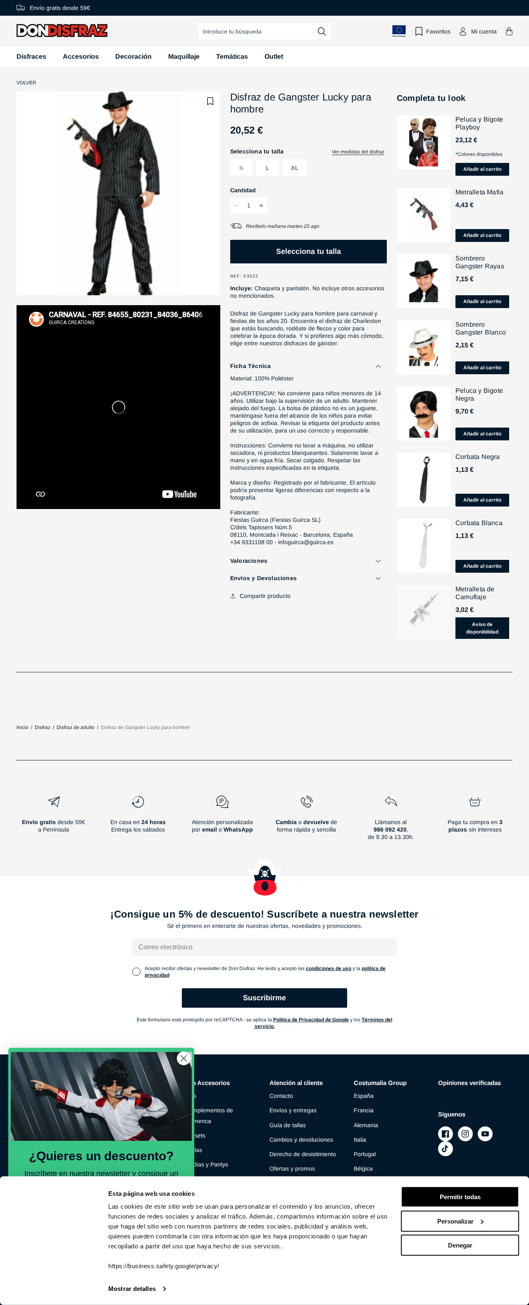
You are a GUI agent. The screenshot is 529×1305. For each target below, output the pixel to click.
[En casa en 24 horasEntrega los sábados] (138, 821)
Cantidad (243, 190)
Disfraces (31, 56)
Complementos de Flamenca (209, 1115)
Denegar (460, 1245)
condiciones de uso (328, 968)
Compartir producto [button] (265, 596)
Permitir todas (460, 1196)
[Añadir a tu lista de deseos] (210, 101)
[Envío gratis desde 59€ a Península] (54, 821)
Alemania (366, 1125)
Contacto (281, 1095)
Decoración (133, 56)
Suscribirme (264, 998)
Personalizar (455, 1220)
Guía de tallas (287, 1125)
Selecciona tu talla (308, 251)
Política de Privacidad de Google (311, 1020)
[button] (509, 31)
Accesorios (81, 56)
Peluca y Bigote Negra (479, 394)
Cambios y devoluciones (301, 1139)
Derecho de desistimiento (302, 1154)
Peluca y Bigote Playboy (479, 123)
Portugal (365, 1154)
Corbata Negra (477, 456)
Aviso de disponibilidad (482, 628)
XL (295, 168)
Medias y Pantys (206, 1164)
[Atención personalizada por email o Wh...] (222, 821)
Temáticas (232, 56)
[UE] (399, 31)
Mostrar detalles (132, 1288)
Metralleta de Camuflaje (475, 593)
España (364, 1095)
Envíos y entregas (293, 1110)
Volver (26, 83)
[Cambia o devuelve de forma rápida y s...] (306, 821)
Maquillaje (184, 56)
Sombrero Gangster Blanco (480, 328)
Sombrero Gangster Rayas (479, 262)
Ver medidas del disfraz (358, 152)
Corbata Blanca (479, 522)
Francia (364, 1110)
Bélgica (363, 1168)
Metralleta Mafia (479, 192)
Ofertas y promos (292, 1168)
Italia (360, 1139)
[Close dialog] (183, 1058)
